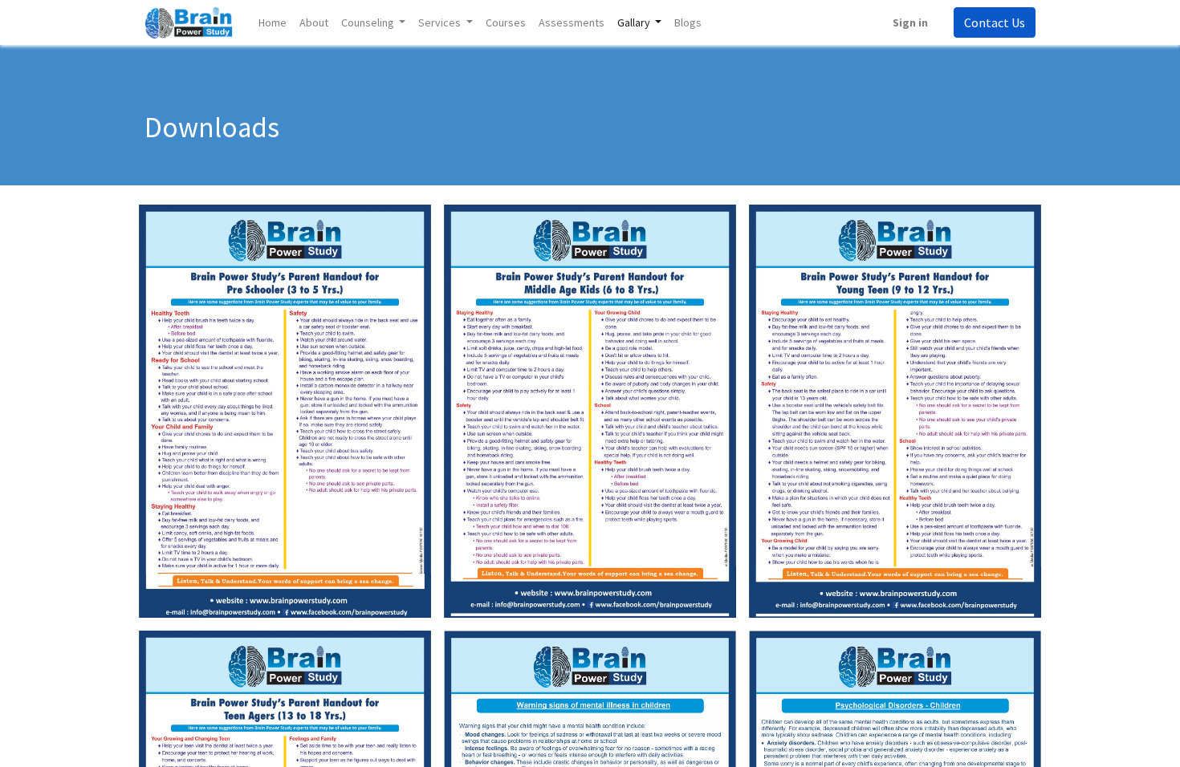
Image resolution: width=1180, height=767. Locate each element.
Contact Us (994, 22)
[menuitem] (272, 23)
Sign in (910, 22)
